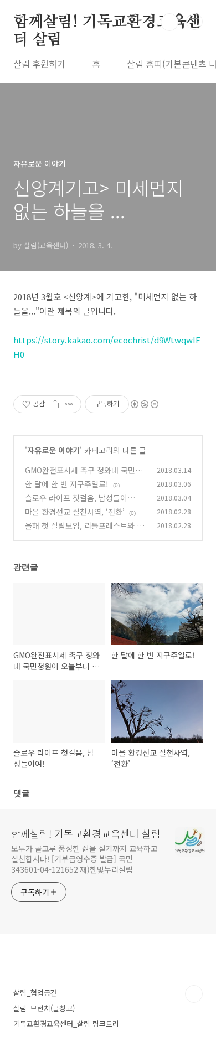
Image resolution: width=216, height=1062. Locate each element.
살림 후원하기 (39, 63)
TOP (194, 994)
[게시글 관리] (69, 404)
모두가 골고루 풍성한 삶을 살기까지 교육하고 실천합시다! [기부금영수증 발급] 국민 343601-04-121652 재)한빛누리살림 (84, 859)
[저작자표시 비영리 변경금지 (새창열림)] (144, 404)
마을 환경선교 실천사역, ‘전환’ (75, 511)
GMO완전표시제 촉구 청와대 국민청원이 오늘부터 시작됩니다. (83, 476)
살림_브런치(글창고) (44, 1008)
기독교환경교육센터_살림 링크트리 (66, 1023)
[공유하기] (55, 404)
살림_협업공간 (35, 992)
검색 (169, 22)
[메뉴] (194, 21)
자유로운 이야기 (53, 450)
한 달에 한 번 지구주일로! (67, 483)
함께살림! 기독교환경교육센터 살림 (107, 22)
